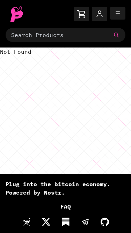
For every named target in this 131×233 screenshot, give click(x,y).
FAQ (65, 206)
